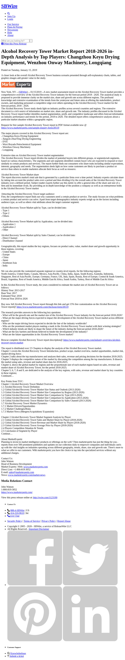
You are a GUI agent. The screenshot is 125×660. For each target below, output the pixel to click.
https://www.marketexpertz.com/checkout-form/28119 (42, 307)
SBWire (9, 6)
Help (9, 32)
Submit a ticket (16, 656)
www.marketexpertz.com (35, 466)
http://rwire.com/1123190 (45, 497)
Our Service (13, 24)
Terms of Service (32, 521)
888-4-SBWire (17, 510)
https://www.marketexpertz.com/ (16, 492)
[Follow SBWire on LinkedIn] (90, 640)
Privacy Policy (49, 521)
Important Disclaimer (39, 529)
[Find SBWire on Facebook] (34, 584)
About (10, 35)
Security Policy (14, 521)
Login (10, 19)
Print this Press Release (15, 43)
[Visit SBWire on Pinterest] (34, 640)
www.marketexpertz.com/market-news (26, 475)
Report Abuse (64, 521)
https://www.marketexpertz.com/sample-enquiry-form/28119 (30, 127)
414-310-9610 (17, 513)
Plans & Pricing (14, 27)
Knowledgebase (18, 653)
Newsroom (12, 29)
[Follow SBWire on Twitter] (90, 584)
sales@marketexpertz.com (21, 472)
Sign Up (11, 16)
